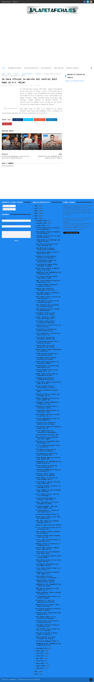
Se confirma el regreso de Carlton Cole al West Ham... (48, 482)
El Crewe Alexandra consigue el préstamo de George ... (47, 285)
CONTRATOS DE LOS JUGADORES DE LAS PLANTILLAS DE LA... (48, 273)
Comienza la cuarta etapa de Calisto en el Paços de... (46, 257)
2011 (36, 674)
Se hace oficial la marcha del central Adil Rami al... (46, 466)
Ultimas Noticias (27, 74)
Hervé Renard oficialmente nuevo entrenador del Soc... (47, 564)
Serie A (16, 74)
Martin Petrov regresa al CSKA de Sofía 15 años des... (47, 269)
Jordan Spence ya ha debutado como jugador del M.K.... (48, 240)
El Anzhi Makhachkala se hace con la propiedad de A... (47, 419)
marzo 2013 (40, 663)
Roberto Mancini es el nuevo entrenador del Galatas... (46, 637)
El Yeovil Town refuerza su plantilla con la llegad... (46, 423)
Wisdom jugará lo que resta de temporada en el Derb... (46, 374)
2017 (36, 208)
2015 (36, 213)
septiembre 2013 (42, 648)
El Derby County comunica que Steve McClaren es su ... (48, 613)
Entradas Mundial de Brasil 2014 (47, 435)
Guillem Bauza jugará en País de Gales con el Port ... (47, 253)
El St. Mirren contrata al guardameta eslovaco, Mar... (46, 338)
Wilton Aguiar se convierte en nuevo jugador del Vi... (46, 478)
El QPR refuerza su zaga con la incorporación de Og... (47, 354)
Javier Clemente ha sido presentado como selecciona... (48, 490)
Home (3, 68)
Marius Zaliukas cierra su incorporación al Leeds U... (46, 386)
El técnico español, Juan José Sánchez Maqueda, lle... (46, 507)
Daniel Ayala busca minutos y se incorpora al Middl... (47, 362)
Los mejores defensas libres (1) (47, 641)
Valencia (38, 74)
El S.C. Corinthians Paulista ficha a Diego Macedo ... (48, 556)
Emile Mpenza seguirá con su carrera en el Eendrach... (46, 617)
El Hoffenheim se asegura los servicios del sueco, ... (46, 261)
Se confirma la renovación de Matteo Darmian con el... (46, 330)
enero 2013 (40, 668)
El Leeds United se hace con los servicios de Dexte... (47, 342)
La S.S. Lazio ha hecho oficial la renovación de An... (48, 540)
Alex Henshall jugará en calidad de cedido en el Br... (48, 427)
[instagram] (91, 2)
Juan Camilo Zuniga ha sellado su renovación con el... (47, 625)
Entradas (7, 206)
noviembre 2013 (41, 223)
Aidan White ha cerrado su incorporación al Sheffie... (46, 248)
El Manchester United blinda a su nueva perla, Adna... (47, 411)
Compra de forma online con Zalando (48, 525)
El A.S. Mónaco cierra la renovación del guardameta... (47, 431)
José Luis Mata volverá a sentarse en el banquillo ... (48, 532)
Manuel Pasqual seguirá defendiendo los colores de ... (48, 350)
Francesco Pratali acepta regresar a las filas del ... (48, 536)
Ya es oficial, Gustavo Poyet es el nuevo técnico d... (48, 568)
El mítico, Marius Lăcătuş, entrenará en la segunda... (46, 474)
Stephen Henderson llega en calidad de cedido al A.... (48, 593)
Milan (9, 74)
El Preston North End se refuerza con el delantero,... (47, 228)
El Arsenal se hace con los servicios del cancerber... (46, 321)
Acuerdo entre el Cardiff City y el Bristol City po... (48, 326)
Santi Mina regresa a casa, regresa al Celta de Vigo (32, 144)
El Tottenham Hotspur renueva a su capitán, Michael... (48, 597)
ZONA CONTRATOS (46, 68)
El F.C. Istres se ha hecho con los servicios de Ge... (48, 528)
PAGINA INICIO (6, 1)
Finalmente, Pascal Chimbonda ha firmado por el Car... (47, 403)
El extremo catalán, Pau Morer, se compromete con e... (48, 486)
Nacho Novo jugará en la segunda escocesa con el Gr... (47, 521)
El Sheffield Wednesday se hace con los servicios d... (48, 470)
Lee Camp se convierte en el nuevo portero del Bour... (48, 236)
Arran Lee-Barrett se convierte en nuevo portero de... (48, 334)
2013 (36, 218)
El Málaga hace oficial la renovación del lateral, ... (46, 378)
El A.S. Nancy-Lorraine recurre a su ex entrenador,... (47, 494)
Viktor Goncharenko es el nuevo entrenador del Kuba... (47, 503)
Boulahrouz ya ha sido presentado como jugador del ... (47, 573)
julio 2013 (40, 653)
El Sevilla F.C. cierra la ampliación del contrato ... (46, 601)
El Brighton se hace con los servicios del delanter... (46, 450)
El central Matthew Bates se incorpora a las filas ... (46, 499)
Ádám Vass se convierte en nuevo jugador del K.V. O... (47, 589)
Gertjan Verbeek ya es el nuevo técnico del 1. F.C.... (47, 370)
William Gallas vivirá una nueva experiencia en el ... (47, 366)
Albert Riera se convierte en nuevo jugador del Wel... (48, 560)
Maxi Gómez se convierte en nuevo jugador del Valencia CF (52, 144)
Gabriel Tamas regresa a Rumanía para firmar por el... (47, 548)
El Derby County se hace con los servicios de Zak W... (47, 621)
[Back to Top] (90, 679)
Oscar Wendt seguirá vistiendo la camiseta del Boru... (47, 293)
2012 (36, 671)
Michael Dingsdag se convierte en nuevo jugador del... (47, 399)
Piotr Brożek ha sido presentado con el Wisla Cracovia (47, 305)
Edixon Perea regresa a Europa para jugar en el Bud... (48, 382)
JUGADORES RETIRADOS (14, 68)
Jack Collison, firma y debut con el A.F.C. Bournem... (47, 629)
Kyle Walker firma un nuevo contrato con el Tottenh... (46, 313)
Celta (5, 135)
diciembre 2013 (41, 220)
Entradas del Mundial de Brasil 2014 (47, 390)
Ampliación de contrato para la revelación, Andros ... (47, 407)
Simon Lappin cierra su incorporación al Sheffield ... (47, 577)
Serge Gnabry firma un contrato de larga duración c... (48, 297)
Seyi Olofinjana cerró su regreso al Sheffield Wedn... (47, 309)
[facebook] (84, 2)
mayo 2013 (40, 658)
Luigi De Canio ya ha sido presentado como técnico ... (46, 346)
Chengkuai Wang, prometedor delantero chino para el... (46, 581)
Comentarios (8, 209)
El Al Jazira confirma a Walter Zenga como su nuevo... (47, 277)
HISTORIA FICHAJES (72, 68)
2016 (36, 211)
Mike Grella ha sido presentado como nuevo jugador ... (47, 438)
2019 (36, 206)
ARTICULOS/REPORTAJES (31, 68)
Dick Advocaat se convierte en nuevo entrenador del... (46, 454)
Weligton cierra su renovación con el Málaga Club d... (48, 544)
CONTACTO (15, 1)
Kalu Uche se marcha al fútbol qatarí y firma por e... (46, 633)
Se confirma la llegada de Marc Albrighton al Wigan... (47, 265)
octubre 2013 (41, 225)
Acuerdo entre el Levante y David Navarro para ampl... (47, 605)
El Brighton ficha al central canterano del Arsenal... (46, 358)
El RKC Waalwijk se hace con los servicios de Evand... (47, 301)
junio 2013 (40, 656)
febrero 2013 (41, 666)
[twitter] (88, 2)
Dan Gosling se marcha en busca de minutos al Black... (48, 609)
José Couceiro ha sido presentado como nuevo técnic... (47, 552)
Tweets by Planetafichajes (74, 81)
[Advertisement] (13, 35)
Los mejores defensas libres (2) (47, 514)
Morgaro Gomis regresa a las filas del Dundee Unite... (48, 517)
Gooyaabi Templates (34, 679)
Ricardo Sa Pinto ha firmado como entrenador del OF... (48, 395)
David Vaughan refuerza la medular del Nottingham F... (48, 232)
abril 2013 (40, 661)
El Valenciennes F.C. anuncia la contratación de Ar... (47, 511)
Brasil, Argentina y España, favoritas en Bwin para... (46, 317)
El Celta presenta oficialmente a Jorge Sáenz (10, 144)
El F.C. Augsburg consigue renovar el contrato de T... (48, 446)
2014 (36, 216)
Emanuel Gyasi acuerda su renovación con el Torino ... (47, 289)
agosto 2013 (40, 651)
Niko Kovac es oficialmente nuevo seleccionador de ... (47, 442)
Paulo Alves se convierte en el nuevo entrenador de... (47, 244)
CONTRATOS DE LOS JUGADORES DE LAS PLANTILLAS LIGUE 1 (48, 585)
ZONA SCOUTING (59, 68)
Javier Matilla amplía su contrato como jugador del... (48, 458)
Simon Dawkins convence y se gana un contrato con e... (47, 415)
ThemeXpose (12, 679)
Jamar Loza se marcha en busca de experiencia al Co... (48, 281)
